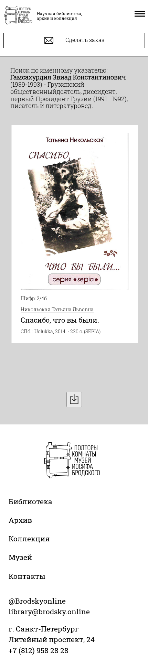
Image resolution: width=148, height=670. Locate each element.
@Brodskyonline (37, 601)
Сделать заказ (84, 39)
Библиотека (30, 501)
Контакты (27, 576)
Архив (20, 520)
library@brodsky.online (49, 611)
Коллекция (29, 538)
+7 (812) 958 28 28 (38, 650)
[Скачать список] (74, 399)
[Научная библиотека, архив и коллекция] (18, 16)
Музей (20, 557)
